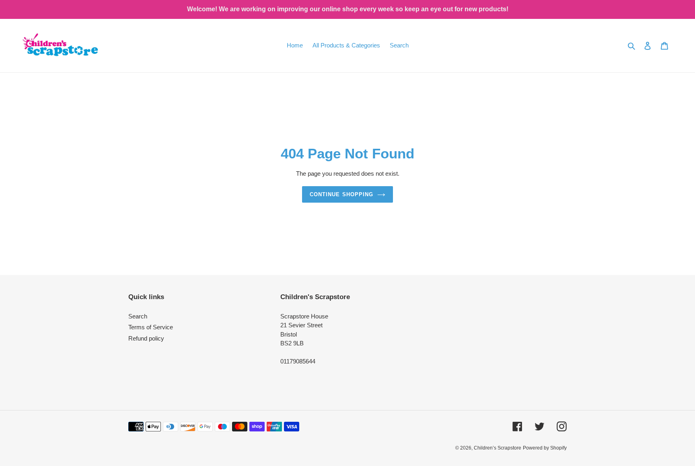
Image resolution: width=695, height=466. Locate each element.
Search (137, 316)
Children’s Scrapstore (497, 448)
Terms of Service (150, 327)
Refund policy (146, 338)
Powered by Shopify (545, 448)
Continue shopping (341, 194)
